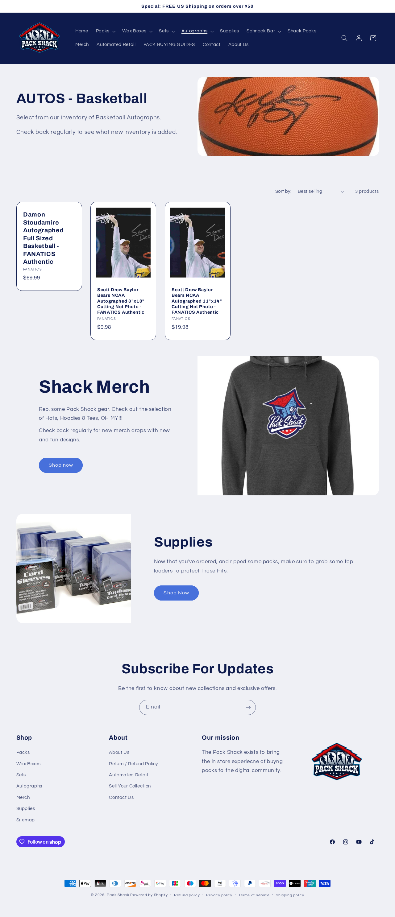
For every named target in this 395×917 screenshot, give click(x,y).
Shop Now (176, 592)
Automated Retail (128, 775)
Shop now (61, 465)
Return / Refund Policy (133, 764)
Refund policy (187, 895)
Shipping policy (290, 895)
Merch (23, 797)
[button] (105, 31)
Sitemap (25, 820)
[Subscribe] (248, 707)
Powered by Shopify (149, 895)
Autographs (29, 786)
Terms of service (254, 895)
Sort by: (283, 191)
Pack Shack (118, 895)
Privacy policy (219, 895)
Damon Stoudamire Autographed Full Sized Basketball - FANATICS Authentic (43, 238)
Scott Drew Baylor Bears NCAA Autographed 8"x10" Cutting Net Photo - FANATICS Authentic (121, 301)
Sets (21, 775)
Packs (23, 752)
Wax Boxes (28, 764)
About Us (119, 752)
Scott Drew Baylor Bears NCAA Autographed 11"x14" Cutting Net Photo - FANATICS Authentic (197, 301)
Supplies (25, 808)
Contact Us (121, 797)
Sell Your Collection (130, 786)
